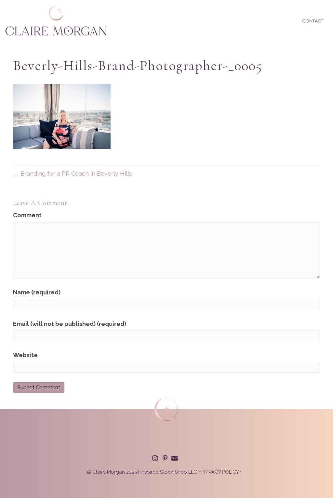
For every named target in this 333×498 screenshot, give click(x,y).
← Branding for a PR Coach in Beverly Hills (72, 173)
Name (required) (36, 292)
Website (25, 355)
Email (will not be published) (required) (69, 323)
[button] (155, 458)
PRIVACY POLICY (220, 472)
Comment (27, 215)
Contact (312, 20)
